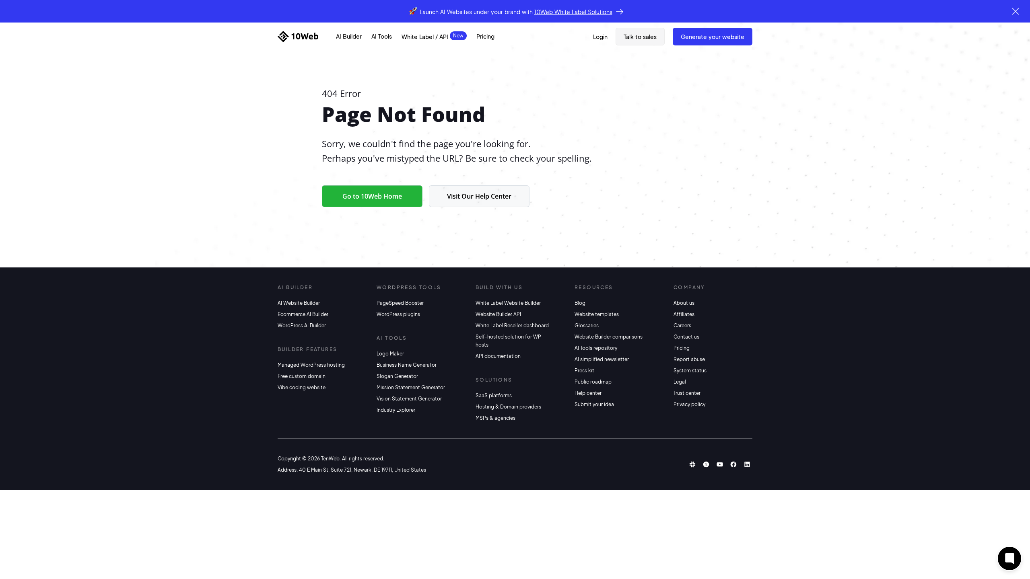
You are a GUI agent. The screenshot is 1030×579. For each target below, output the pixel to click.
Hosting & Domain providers (508, 407)
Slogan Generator (397, 376)
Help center (588, 393)
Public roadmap (593, 382)
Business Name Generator (407, 365)
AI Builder (349, 36)
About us (684, 303)
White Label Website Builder (508, 303)
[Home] (298, 36)
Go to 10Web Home (372, 196)
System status (690, 371)
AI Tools (381, 36)
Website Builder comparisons (609, 337)
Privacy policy (689, 404)
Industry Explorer (396, 410)
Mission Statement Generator (411, 387)
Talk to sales (640, 36)
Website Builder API (498, 314)
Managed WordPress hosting (311, 365)
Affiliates (684, 314)
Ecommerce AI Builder (303, 314)
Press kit (584, 371)
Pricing (485, 36)
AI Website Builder (299, 303)
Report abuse (689, 359)
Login (600, 36)
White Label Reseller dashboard (512, 325)
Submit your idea (594, 404)
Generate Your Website (712, 36)
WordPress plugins (398, 314)
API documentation (498, 356)
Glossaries (587, 325)
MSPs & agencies (495, 418)
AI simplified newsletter (602, 359)
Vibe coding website (301, 387)
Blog (580, 303)
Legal (680, 382)
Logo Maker (390, 354)
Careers (682, 325)
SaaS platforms (494, 395)
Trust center (687, 393)
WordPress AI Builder (302, 325)
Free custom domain (301, 376)
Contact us (686, 337)
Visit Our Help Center (479, 196)
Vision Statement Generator (409, 399)
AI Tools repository (596, 348)
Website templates (597, 314)
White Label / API (425, 36)
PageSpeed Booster (400, 303)
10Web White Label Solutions (573, 11)
